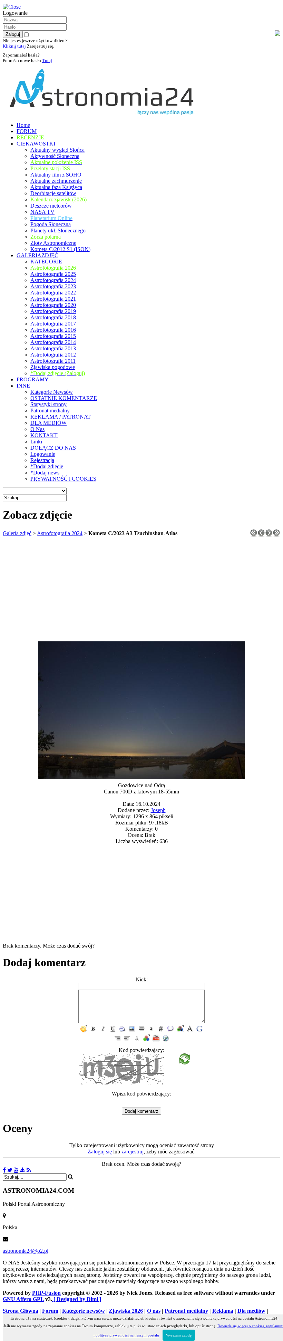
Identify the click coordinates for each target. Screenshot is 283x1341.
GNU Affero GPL (23, 1299)
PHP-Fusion (46, 1293)
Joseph (158, 810)
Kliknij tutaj (14, 46)
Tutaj (47, 60)
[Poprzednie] (261, 535)
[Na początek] (253, 535)
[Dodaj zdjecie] (22, 1170)
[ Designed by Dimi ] (76, 1299)
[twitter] (9, 1170)
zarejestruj (132, 1151)
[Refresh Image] (184, 1061)
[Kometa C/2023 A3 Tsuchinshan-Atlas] (141, 777)
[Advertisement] (141, 589)
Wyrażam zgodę (179, 1335)
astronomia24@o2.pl (25, 1251)
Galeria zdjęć (17, 533)
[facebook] (4, 1170)
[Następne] (269, 535)
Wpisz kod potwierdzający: (141, 1094)
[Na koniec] (276, 535)
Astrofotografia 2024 (59, 533)
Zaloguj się (100, 1151)
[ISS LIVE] (29, 1170)
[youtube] (16, 1170)
